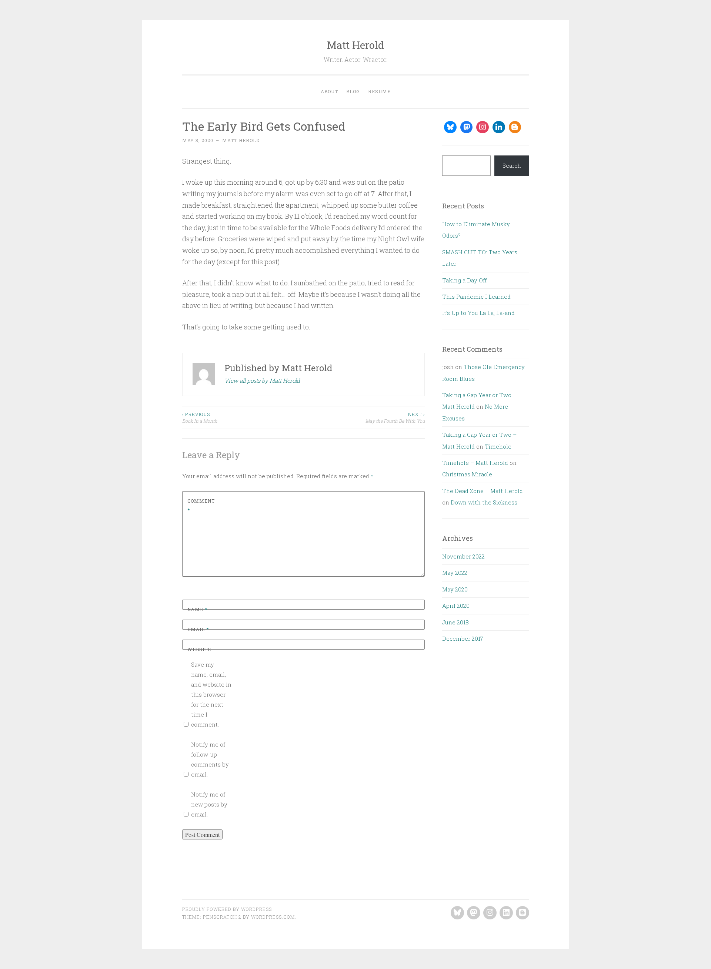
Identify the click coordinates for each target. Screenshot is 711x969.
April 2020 (456, 605)
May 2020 (455, 589)
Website (199, 649)
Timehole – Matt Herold (475, 462)
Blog (353, 91)
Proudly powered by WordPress (227, 909)
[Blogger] (515, 127)
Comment (201, 505)
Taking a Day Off (464, 280)
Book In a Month (199, 417)
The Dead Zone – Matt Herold (482, 490)
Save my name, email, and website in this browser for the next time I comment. (211, 694)
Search (512, 165)
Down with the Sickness (484, 502)
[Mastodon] (466, 127)
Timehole (498, 446)
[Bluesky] (450, 127)
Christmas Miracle (467, 474)
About (329, 91)
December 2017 (462, 638)
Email (198, 629)
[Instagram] (482, 127)
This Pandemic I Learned (476, 296)
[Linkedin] (499, 127)
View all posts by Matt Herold (262, 380)
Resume (379, 91)
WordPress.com (273, 917)
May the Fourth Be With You (395, 417)
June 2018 (455, 622)
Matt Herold (355, 44)
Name (197, 609)
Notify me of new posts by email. (209, 804)
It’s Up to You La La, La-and (478, 312)
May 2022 (454, 572)
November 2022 (463, 556)
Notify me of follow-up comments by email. (210, 759)
